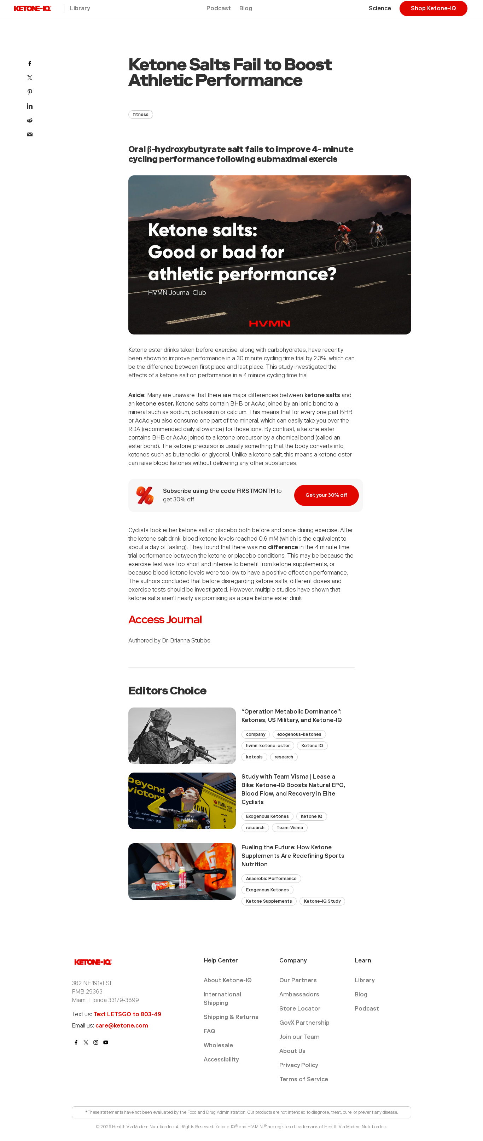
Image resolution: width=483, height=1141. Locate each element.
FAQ (209, 1031)
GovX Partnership (304, 1022)
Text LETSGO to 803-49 (127, 1014)
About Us (292, 1051)
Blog (245, 8)
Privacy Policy (298, 1065)
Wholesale (218, 1045)
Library (80, 8)
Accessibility (221, 1059)
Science (380, 8)
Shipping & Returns (231, 1017)
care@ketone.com (121, 1025)
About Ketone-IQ (228, 980)
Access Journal (165, 619)
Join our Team (299, 1037)
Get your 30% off (326, 495)
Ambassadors (299, 994)
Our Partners (298, 980)
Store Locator (300, 1008)
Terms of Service (303, 1079)
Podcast (218, 8)
